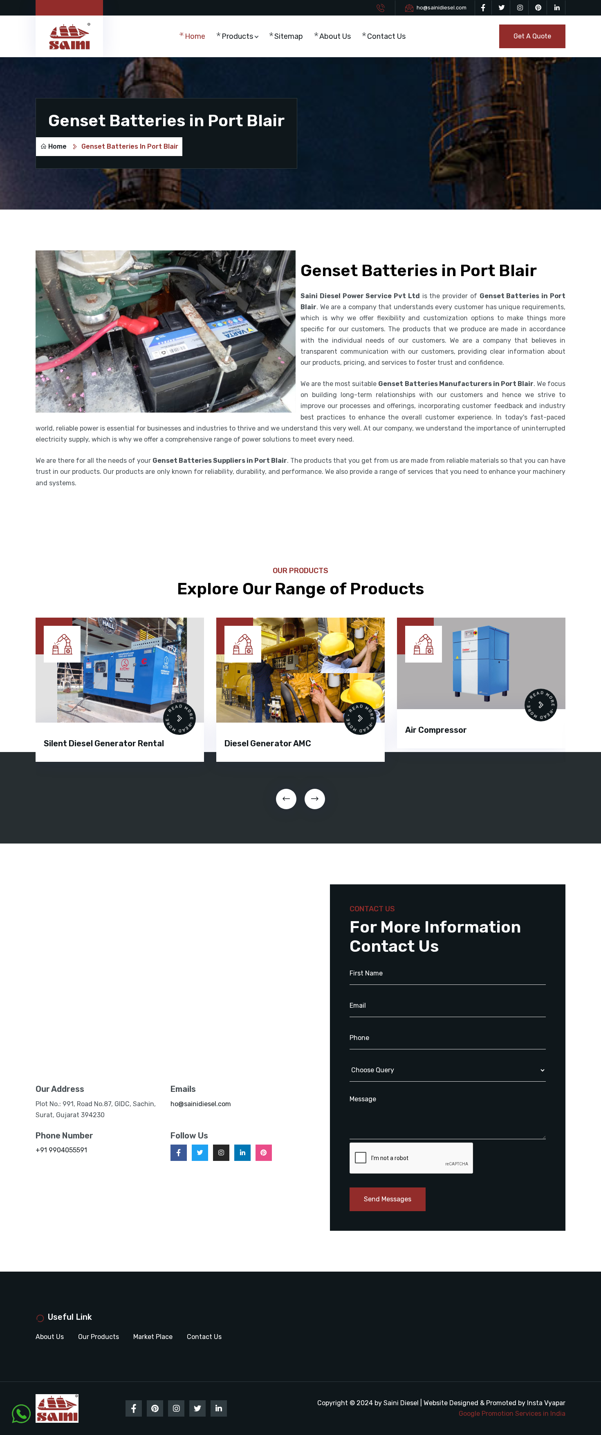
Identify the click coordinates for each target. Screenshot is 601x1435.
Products (237, 36)
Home (195, 36)
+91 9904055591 (61, 1150)
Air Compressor (436, 730)
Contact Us (386, 36)
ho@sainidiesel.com (441, 7)
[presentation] (286, 799)
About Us (335, 36)
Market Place (153, 1337)
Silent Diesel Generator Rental (104, 743)
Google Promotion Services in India (512, 1413)
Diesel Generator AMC (267, 743)
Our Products (98, 1337)
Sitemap (288, 36)
